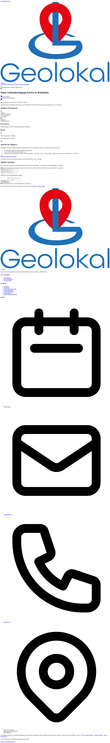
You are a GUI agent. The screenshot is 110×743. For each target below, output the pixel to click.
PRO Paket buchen (8, 279)
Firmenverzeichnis (5, 84)
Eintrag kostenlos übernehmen (9, 156)
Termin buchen (7, 406)
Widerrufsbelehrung (8, 290)
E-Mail (2, 171)
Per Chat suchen (13, 84)
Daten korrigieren (99, 735)
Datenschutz (34, 186)
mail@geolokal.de (8, 514)
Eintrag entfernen (89, 735)
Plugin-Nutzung (4, 741)
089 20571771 (7, 622)
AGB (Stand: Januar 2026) (10, 289)
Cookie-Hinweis (7, 293)
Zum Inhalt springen (5, 1)
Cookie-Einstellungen (9, 291)
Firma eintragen (25, 84)
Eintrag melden (41, 186)
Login (20, 84)
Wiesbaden (3, 98)
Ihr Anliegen (4, 180)
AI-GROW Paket (8, 280)
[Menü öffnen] (1, 86)
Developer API (11, 741)
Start (2, 87)
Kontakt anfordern (5, 182)
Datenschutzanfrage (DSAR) (10, 294)
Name (2, 169)
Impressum (6, 286)
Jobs (18, 84)
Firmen (5, 87)
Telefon (2, 172)
